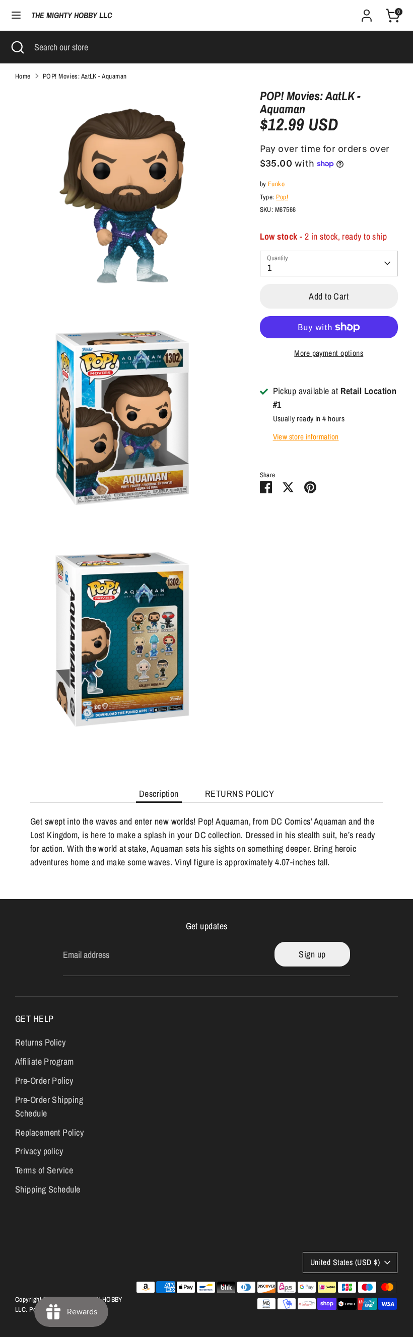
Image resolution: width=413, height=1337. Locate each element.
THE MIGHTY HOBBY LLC (71, 15)
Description (159, 793)
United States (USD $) (345, 1262)
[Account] (367, 12)
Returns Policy (40, 1042)
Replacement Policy (49, 1132)
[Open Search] (17, 47)
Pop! (282, 196)
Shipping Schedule (48, 1189)
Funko (276, 183)
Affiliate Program (44, 1061)
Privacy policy (39, 1151)
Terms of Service (44, 1170)
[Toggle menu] (16, 15)
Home (23, 76)
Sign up (312, 954)
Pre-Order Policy (44, 1080)
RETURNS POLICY (239, 793)
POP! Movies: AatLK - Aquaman (85, 76)
